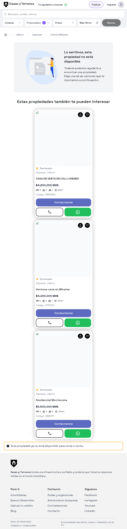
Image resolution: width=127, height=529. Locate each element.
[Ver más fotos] (63, 138)
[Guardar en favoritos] (87, 114)
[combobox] (65, 14)
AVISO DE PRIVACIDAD (21, 521)
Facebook (91, 495)
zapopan (37, 34)
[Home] (5, 34)
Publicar (96, 4)
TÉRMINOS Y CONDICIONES (23, 525)
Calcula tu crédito (22, 505)
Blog (13, 511)
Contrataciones (57, 505)
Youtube (90, 505)
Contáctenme (63, 202)
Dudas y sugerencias (60, 495)
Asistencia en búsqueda (63, 500)
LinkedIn (90, 511)
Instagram (91, 500)
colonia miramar (59, 34)
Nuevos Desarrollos (22, 500)
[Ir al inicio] (18, 4)
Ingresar (111, 4)
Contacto (54, 511)
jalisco (20, 34)
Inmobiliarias (18, 495)
